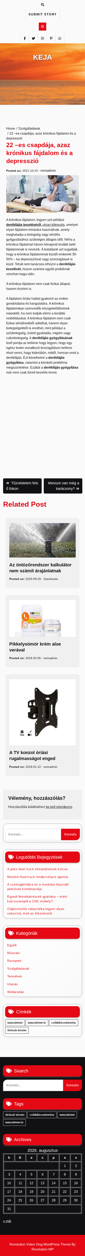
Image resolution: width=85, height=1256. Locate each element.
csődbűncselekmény (63, 1022)
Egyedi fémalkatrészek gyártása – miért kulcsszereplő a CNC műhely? (37, 899)
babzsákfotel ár (37, 1022)
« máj (7, 1221)
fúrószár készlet (16, 1030)
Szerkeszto (51, 579)
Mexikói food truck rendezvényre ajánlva (37, 877)
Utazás (12, 984)
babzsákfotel (14, 1022)
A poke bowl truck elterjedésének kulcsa (37, 869)
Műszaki (13, 953)
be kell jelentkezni (59, 807)
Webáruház (15, 992)
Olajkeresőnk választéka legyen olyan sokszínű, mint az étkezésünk (35, 911)
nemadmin (48, 170)
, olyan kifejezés (35, 224)
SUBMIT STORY (42, 14)
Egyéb (12, 945)
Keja (42, 57)
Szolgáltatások (18, 968)
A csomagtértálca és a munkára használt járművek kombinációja (37, 887)
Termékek (14, 976)
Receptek (14, 960)
